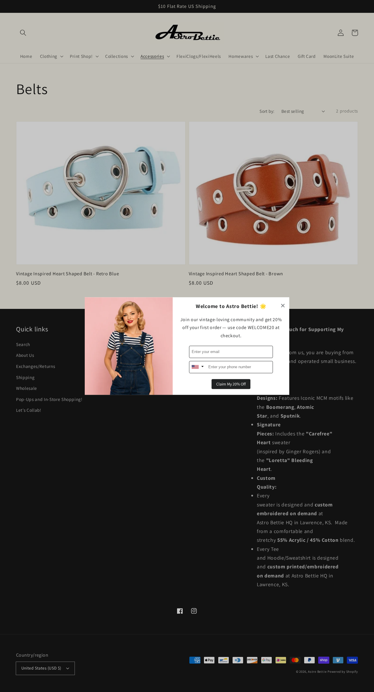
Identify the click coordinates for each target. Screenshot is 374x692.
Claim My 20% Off (231, 384)
